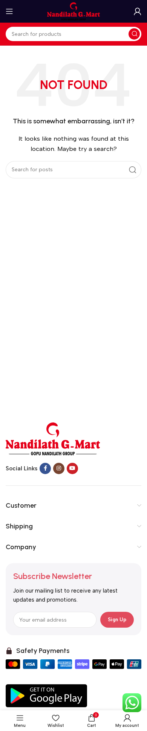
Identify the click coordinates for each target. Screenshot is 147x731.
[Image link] (53, 438)
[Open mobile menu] (9, 11)
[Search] (134, 34)
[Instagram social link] (58, 468)
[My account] (137, 11)
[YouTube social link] (72, 468)
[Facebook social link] (45, 468)
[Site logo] (73, 11)
